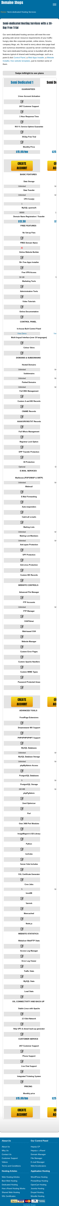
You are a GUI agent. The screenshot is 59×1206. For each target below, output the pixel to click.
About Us (6, 1147)
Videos (5, 1162)
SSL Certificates (9, 1196)
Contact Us (6, 1154)
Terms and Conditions (11, 1166)
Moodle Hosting (37, 1196)
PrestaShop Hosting (39, 1181)
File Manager (36, 1158)
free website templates (20, 61)
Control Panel (19, 57)
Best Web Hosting (9, 1181)
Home (3, 12)
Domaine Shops (12, 2)
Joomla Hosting (37, 1188)
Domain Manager (38, 1154)
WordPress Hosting (39, 1177)
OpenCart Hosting (38, 1185)
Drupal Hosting (37, 1192)
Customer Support (10, 1158)
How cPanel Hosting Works (13, 1188)
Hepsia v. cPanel (38, 1150)
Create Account (22, 165)
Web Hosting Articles (11, 1177)
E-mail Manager (38, 1162)
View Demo (21, 333)
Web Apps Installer (36, 57)
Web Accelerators (38, 1166)
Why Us (5, 1150)
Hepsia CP (35, 1147)
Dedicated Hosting (10, 1185)
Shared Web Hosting (11, 1192)
